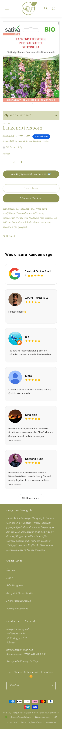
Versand (18, 141)
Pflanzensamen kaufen (18, 601)
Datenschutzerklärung (21, 717)
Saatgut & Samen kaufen (19, 593)
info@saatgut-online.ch (19, 650)
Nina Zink (31, 414)
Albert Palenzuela (36, 298)
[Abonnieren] (51, 686)
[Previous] (7, 61)
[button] (7, 8)
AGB (55, 717)
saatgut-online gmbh (21, 713)
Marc (28, 376)
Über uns (11, 570)
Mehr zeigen (14, 440)
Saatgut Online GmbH (38, 271)
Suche (9, 578)
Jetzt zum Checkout (31, 198)
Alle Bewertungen (31, 498)
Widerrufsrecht (42, 717)
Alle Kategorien (14, 585)
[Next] (54, 61)
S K (27, 337)
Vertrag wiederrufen (17, 609)
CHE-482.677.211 (35, 654)
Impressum (50, 722)
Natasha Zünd (34, 458)
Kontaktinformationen (31, 722)
